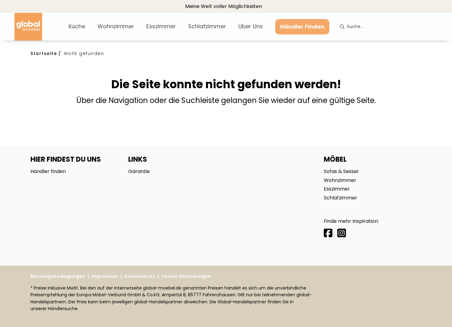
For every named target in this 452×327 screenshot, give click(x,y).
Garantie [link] (139, 171)
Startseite (43, 53)
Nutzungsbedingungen (57, 276)
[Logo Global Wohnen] (39, 27)
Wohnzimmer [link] (340, 180)
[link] (77, 26)
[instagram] (341, 233)
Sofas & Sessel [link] (341, 171)
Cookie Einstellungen (186, 276)
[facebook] (328, 233)
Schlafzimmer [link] (340, 197)
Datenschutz (139, 276)
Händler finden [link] (48, 171)
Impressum (104, 276)
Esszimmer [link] (337, 188)
